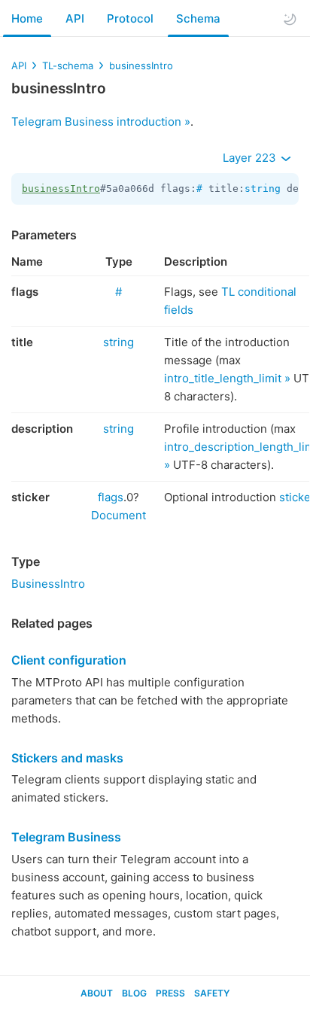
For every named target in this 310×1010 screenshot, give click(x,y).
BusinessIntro (48, 583)
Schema (198, 18)
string (263, 188)
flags (110, 497)
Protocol (130, 18)
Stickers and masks (67, 757)
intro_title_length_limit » (227, 378)
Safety (211, 993)
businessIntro (141, 65)
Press (170, 993)
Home (27, 18)
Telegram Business (66, 836)
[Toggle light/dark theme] (289, 19)
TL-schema (67, 65)
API (74, 18)
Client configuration (68, 660)
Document (118, 515)
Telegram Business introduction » (100, 121)
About (97, 993)
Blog (134, 993)
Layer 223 (251, 158)
